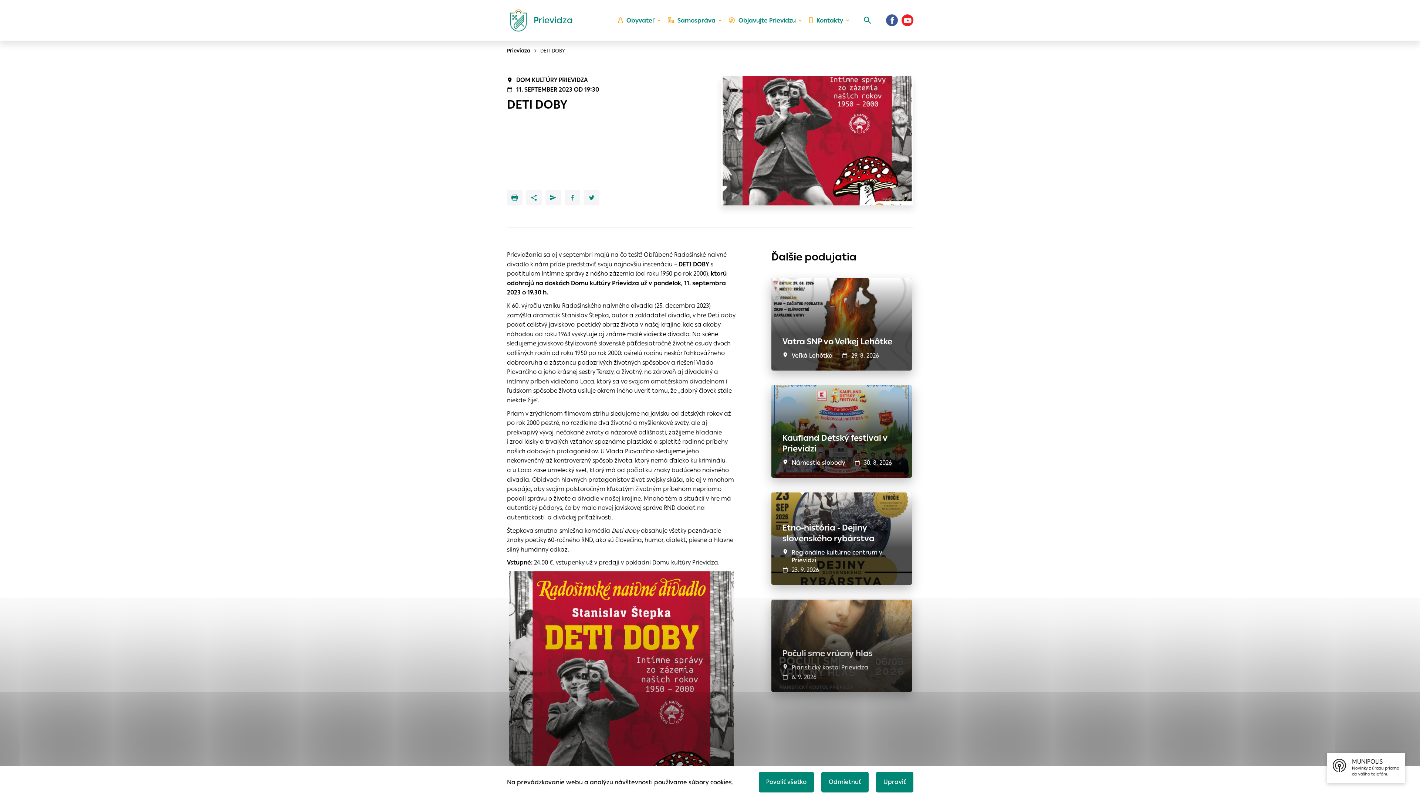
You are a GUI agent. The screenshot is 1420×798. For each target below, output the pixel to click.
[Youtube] (907, 20)
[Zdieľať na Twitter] (591, 197)
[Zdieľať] (534, 197)
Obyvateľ (640, 20)
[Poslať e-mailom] (553, 197)
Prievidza (519, 50)
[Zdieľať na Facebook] (572, 197)
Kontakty (829, 20)
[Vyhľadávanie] (867, 20)
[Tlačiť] (515, 197)
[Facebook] (892, 20)
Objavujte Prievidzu (767, 20)
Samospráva (696, 20)
